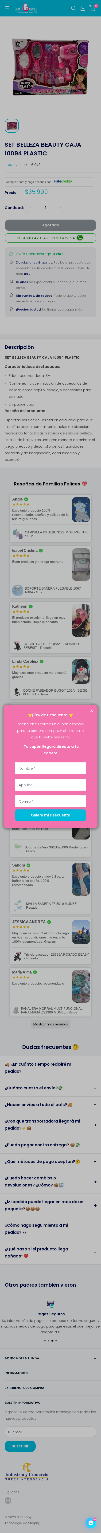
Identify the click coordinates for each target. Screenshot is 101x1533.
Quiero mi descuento (50, 815)
